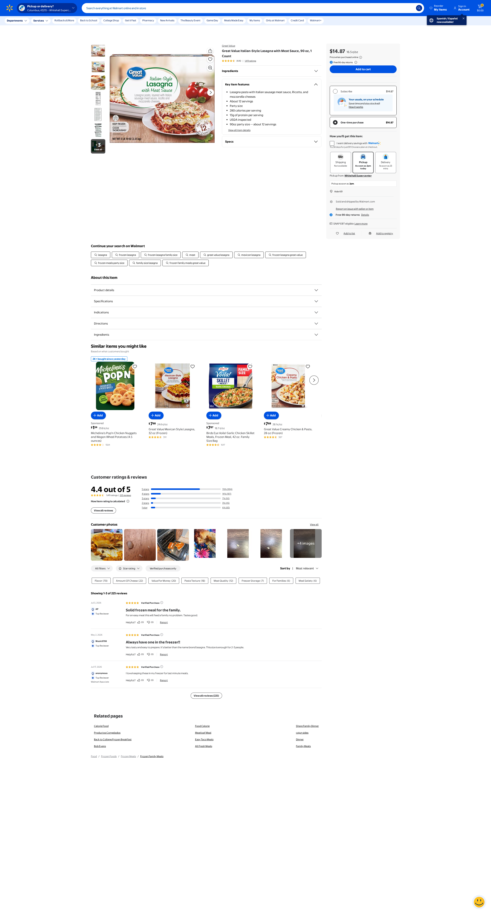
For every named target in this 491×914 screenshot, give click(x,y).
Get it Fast (130, 20)
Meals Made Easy (233, 20)
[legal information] (360, 57)
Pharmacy (148, 20)
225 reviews (125, 495)
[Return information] (355, 62)
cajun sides (302, 732)
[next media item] (210, 92)
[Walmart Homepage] (10, 8)
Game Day (212, 20)
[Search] (419, 8)
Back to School (88, 20)
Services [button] (38, 20)
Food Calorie (202, 725)
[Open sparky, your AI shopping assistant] (479, 902)
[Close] (71, 20)
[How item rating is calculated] (127, 501)
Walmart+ (315, 20)
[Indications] (316, 312)
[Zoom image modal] (210, 67)
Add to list (349, 233)
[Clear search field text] (410, 8)
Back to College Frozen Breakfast (113, 739)
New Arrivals (167, 20)
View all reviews (103, 510)
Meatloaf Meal (203, 732)
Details (365, 214)
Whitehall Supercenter (358, 175)
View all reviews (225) (206, 695)
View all (314, 524)
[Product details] (316, 290)
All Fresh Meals (203, 746)
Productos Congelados (107, 732)
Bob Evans (100, 746)
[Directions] (316, 323)
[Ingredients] (316, 71)
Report (164, 622)
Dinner (300, 739)
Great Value (228, 45)
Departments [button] (15, 20)
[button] (438, 8)
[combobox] (253, 8)
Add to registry (384, 233)
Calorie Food (101, 725)
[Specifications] (316, 301)
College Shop (111, 20)
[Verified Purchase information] (161, 602)
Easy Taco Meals (204, 739)
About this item (104, 277)
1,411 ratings (250, 61)
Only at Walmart (275, 20)
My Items (255, 20)
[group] (239, 60)
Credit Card (297, 20)
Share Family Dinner (307, 725)
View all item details (239, 130)
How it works (356, 107)
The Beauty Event (190, 20)
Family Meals (303, 746)
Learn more (360, 223)
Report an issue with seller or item (355, 208)
